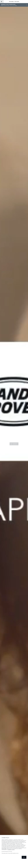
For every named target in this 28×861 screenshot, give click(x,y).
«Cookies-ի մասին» (11, 849)
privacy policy (4, 848)
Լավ (24, 857)
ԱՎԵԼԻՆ (15, 443)
